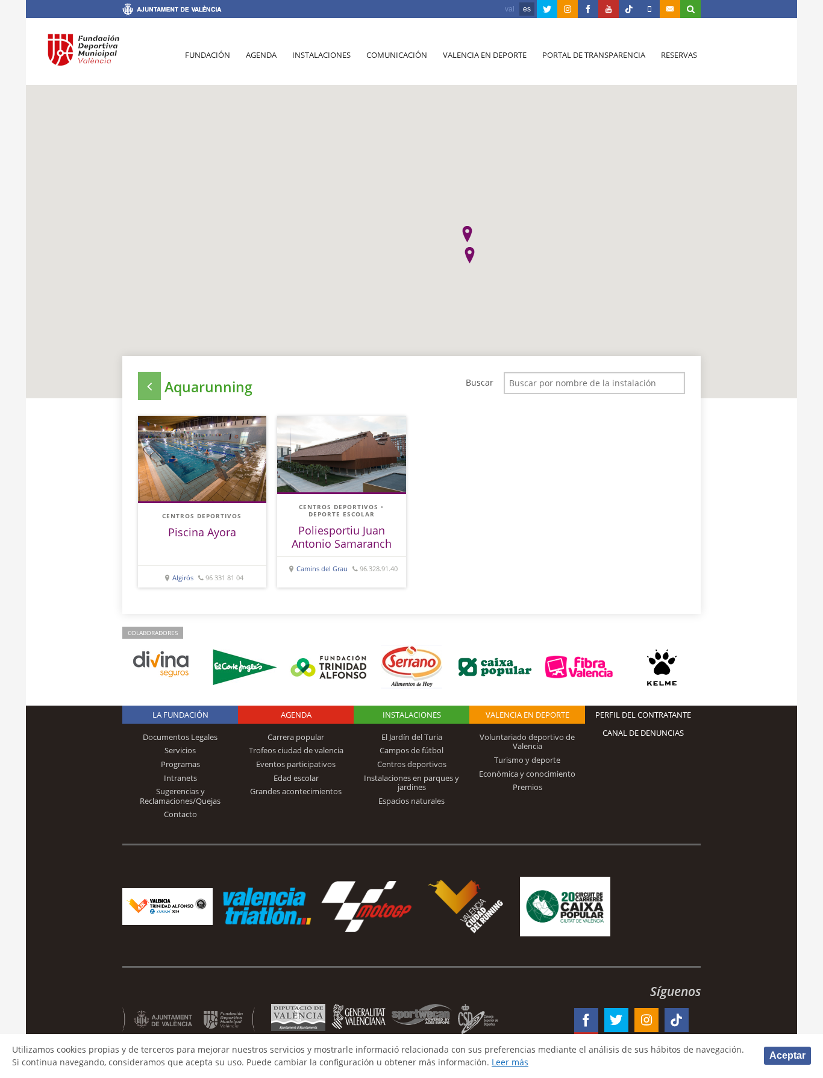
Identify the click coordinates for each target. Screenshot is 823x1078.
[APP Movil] (649, 9)
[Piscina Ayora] (202, 458)
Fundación (207, 54)
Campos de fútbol (411, 750)
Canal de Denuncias (643, 732)
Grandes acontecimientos (296, 791)
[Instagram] (567, 9)
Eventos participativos (296, 764)
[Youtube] (608, 9)
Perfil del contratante (643, 714)
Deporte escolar (341, 514)
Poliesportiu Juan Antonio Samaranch (342, 537)
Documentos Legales (180, 737)
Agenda (261, 54)
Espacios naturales (411, 800)
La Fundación (180, 714)
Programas (180, 764)
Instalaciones (321, 54)
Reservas (679, 54)
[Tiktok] (629, 9)
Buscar (479, 382)
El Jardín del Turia (411, 737)
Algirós (182, 577)
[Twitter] (547, 9)
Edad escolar (296, 777)
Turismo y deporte (527, 759)
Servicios (180, 750)
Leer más (510, 1062)
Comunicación (396, 54)
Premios (527, 787)
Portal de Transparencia (593, 54)
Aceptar (787, 1055)
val (510, 9)
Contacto (180, 814)
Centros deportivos (202, 516)
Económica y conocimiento (527, 773)
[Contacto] (670, 9)
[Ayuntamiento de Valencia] (172, 11)
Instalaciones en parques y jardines (411, 782)
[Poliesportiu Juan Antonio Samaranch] (341, 454)
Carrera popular (296, 737)
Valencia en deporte (485, 54)
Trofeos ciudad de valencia (296, 750)
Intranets (180, 777)
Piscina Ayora (202, 532)
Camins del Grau (322, 568)
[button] (467, 234)
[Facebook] (588, 9)
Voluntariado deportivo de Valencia (527, 742)
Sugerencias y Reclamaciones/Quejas (180, 796)
